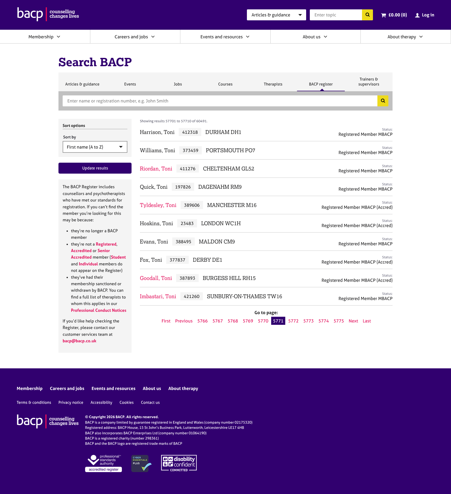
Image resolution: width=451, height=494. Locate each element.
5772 (293, 321)
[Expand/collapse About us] (325, 36)
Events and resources (221, 36)
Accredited (81, 250)
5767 (217, 321)
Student (118, 257)
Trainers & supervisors (368, 83)
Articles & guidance (82, 86)
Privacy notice (70, 402)
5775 (339, 321)
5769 (248, 321)
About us (312, 36)
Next (353, 321)
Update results (95, 168)
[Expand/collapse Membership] (58, 36)
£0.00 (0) (397, 14)
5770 (263, 321)
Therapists (273, 86)
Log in (428, 14)
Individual (88, 263)
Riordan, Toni (156, 168)
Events (130, 86)
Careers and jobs (131, 36)
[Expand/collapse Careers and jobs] (153, 36)
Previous (184, 321)
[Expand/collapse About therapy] (421, 36)
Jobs (178, 86)
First (166, 321)
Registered (106, 244)
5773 (308, 321)
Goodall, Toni (156, 278)
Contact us (150, 402)
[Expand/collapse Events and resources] (248, 36)
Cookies (127, 402)
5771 (278, 321)
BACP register (321, 86)
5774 (323, 321)
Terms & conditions (34, 402)
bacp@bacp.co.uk (79, 340)
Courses (225, 86)
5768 (233, 321)
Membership (41, 36)
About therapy (402, 36)
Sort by (69, 137)
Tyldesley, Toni (158, 205)
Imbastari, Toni (158, 296)
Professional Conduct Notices (98, 310)
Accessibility (101, 402)
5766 (202, 321)
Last (367, 321)
